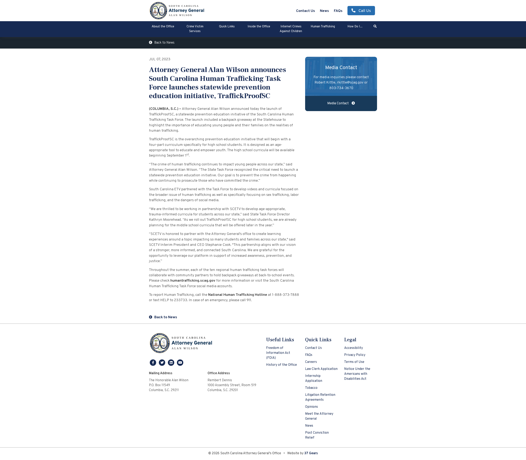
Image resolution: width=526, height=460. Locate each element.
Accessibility (353, 348)
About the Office (163, 27)
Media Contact (338, 103)
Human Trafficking (323, 27)
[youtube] (180, 362)
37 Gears (311, 453)
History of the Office (281, 365)
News (324, 11)
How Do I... (354, 27)
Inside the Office (259, 27)
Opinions (311, 407)
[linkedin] (171, 362)
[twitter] (162, 362)
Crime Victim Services (195, 29)
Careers (311, 362)
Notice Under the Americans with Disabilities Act (357, 374)
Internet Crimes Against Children (291, 29)
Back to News (164, 43)
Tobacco (311, 388)
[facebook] (153, 362)
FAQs (338, 11)
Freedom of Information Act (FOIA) (278, 353)
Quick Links (227, 27)
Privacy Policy (354, 355)
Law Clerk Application (321, 369)
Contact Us (305, 11)
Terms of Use (354, 362)
